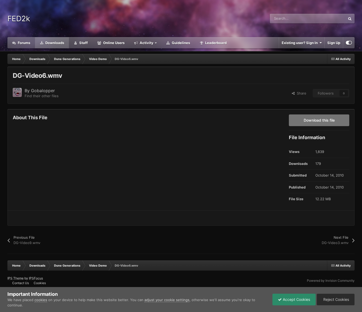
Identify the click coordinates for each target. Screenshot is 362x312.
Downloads (54, 43)
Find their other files (42, 96)
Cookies (40, 283)
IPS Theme (15, 278)
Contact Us (20, 283)
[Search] (350, 18)
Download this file (319, 120)
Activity (146, 43)
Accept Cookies (296, 299)
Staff (83, 43)
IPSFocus (36, 278)
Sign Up (333, 43)
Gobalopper (43, 90)
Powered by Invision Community (331, 281)
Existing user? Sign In (300, 43)
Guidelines (180, 43)
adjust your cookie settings (166, 300)
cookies (40, 300)
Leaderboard (215, 43)
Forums (23, 43)
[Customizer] (349, 42)
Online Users (113, 43)
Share (300, 93)
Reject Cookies (335, 299)
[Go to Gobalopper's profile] (17, 92)
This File (331, 18)
